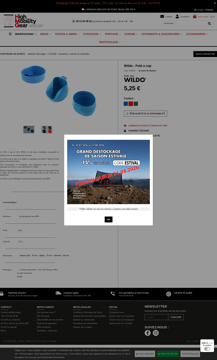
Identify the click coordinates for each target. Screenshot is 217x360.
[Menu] (212, 341)
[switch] (207, 349)
